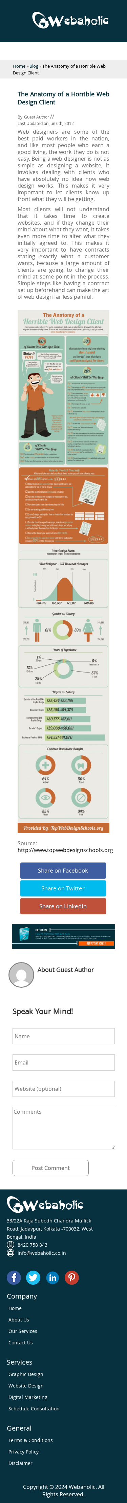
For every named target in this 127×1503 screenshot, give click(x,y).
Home (19, 66)
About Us (18, 1319)
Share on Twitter (63, 888)
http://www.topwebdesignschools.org (65, 850)
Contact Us (20, 1342)
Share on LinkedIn (63, 906)
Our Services (22, 1331)
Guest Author (36, 117)
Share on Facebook (63, 870)
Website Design (26, 1385)
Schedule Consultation (34, 1408)
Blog (33, 66)
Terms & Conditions (30, 1440)
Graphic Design (25, 1374)
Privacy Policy (23, 1451)
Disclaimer (20, 1463)
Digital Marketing (27, 1397)
